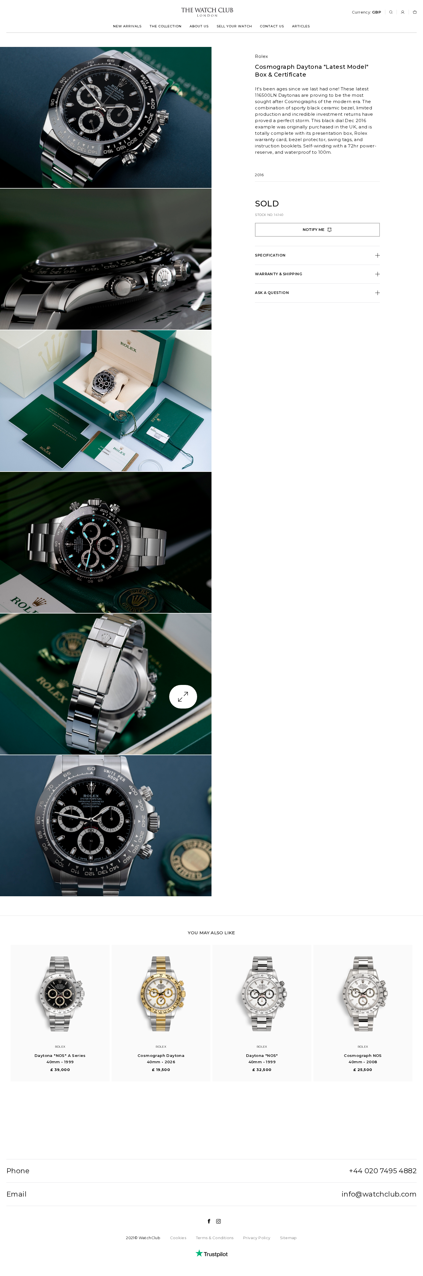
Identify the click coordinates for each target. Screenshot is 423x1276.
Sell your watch (234, 26)
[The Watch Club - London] (176, 12)
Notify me (313, 229)
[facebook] (206, 1221)
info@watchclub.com (379, 1194)
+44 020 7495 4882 (383, 1171)
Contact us (272, 26)
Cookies (178, 1237)
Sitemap (288, 1237)
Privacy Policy (256, 1237)
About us (199, 26)
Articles (301, 26)
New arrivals (127, 26)
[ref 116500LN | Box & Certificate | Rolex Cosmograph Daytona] (106, 117)
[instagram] (215, 1221)
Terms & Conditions (215, 1237)
